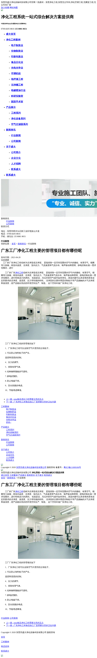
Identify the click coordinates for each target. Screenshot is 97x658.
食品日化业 (17, 62)
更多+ (8, 422)
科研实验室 (17, 96)
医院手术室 (17, 101)
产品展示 (11, 107)
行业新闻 (16, 135)
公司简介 (16, 152)
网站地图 (14, 7)
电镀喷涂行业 (18, 90)
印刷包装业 (17, 56)
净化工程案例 (13, 39)
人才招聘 (16, 163)
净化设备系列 (18, 118)
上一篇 (24, 399)
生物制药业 (11, 412)
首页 (14, 244)
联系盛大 (16, 169)
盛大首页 (11, 34)
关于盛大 (11, 146)
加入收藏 (5, 7)
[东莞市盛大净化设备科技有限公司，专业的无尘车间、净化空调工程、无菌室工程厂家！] (2, 10)
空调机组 (16, 73)
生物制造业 (17, 51)
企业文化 (16, 158)
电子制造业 (17, 45)
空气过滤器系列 (19, 124)
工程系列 (16, 113)
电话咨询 (5, 646)
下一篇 (31, 402)
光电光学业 (17, 67)
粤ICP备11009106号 (72, 467)
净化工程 (19, 273)
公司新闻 (16, 141)
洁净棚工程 (17, 84)
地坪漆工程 (17, 79)
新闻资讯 (11, 129)
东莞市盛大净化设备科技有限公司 (31, 467)
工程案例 (5, 406)
